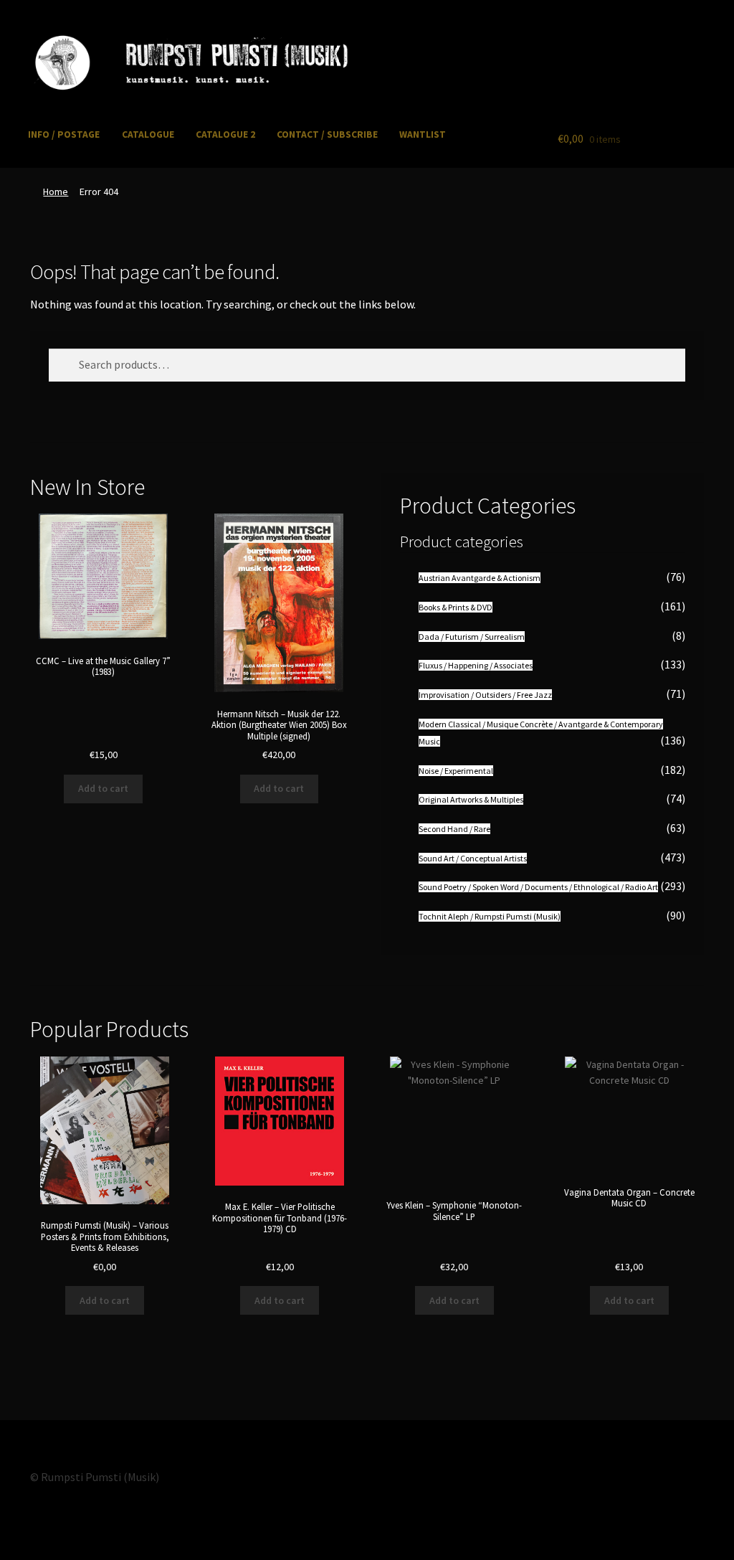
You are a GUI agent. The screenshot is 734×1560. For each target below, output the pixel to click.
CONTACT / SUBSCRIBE (327, 134)
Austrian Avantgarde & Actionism (479, 577)
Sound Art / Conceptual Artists (473, 858)
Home (55, 191)
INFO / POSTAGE (64, 134)
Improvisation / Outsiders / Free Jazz (485, 694)
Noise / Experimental (456, 770)
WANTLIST (422, 134)
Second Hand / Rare (454, 828)
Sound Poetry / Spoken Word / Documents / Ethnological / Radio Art (538, 886)
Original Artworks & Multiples (471, 799)
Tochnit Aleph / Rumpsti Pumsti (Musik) (490, 916)
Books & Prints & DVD (455, 607)
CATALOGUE (148, 134)
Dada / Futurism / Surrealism (472, 636)
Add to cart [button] (103, 788)
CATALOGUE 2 (225, 134)
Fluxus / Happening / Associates (476, 665)
